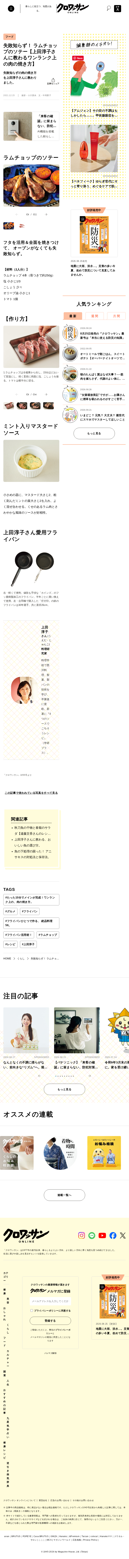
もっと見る (94, 433)
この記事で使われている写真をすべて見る (31, 792)
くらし (8, 1328)
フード (9, 36)
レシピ (10, 944)
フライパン (30, 911)
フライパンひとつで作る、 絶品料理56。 (29, 923)
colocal (94, 1536)
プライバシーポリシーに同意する (52, 1310)
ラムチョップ (48, 934)
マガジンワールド (61, 1540)
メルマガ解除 (50, 1353)
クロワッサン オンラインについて (19, 1500)
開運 (4, 1373)
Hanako (63, 1536)
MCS (49, 1540)
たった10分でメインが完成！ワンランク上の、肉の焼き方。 (30, 899)
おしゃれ (4, 1314)
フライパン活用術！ (18, 934)
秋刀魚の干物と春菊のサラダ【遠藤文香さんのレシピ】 (32, 831)
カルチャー (8, 1359)
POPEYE (27, 1536)
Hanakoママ (106, 1536)
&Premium (74, 1536)
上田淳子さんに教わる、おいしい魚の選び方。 (32, 842)
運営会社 (43, 1500)
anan (6, 1536)
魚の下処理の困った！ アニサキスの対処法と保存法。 (33, 854)
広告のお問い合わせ (60, 1500)
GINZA (54, 1536)
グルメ (10, 911)
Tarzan (85, 1536)
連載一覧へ (64, 1195)
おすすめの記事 (4, 1401)
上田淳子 (28, 944)
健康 (4, 1291)
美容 (8, 1300)
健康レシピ (4, 1450)
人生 (8, 1382)
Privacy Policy (90, 1540)
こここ (42, 1540)
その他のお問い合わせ (83, 1500)
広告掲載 (77, 1540)
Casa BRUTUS (41, 1536)
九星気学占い (8, 1427)
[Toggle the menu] (11, 8)
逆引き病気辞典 (8, 1474)
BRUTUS (15, 1536)
